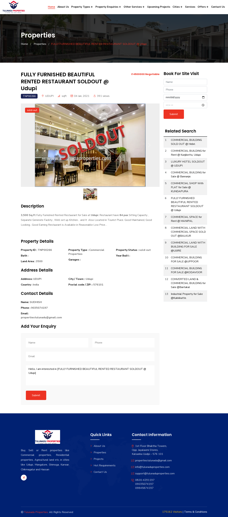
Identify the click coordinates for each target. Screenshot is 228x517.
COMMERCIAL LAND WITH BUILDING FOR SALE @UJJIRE (188, 246)
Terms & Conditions (195, 512)
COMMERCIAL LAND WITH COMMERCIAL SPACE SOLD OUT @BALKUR (188, 232)
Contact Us (218, 6)
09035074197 (144, 484)
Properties (40, 44)
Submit (36, 395)
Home (51, 6)
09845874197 (144, 488)
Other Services (133, 6)
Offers (202, 6)
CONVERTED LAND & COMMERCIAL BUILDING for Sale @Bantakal (188, 283)
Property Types (81, 6)
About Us (63, 6)
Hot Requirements (105, 465)
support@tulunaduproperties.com (155, 473)
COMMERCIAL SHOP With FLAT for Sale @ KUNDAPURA (187, 187)
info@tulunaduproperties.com (152, 467)
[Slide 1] (90, 189)
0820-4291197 (145, 480)
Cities (176, 6)
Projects (98, 459)
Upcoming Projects (158, 6)
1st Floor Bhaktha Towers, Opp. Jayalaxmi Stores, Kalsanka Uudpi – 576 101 (149, 450)
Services (190, 6)
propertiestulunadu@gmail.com (153, 460)
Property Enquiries (107, 6)
